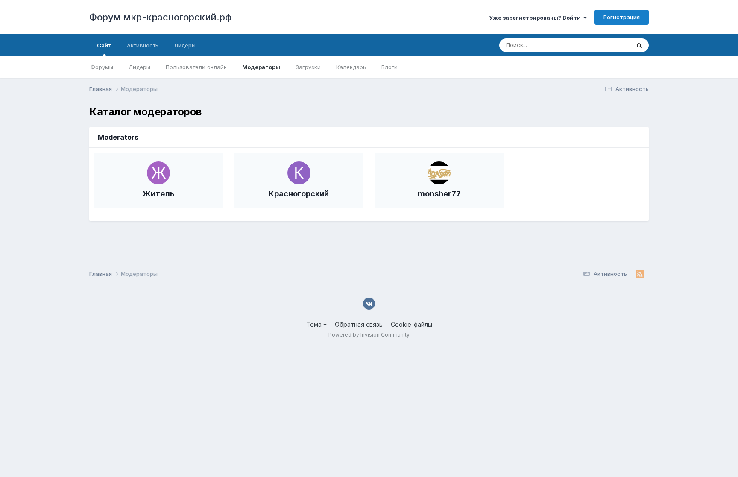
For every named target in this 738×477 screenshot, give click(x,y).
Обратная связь (359, 324)
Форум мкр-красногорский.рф (160, 17)
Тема (314, 324)
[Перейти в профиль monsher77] (439, 172)
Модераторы (261, 67)
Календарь (351, 67)
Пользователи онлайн (196, 67)
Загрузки (308, 67)
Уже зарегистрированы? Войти (536, 17)
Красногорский (299, 193)
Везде (610, 45)
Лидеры (139, 67)
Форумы (102, 67)
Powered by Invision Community (369, 334)
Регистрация (621, 17)
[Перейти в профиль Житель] (158, 172)
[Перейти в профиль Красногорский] (298, 172)
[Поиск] (639, 45)
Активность (142, 45)
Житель (158, 193)
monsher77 (439, 193)
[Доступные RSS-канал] (640, 274)
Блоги (389, 67)
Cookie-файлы (411, 324)
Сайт (104, 45)
